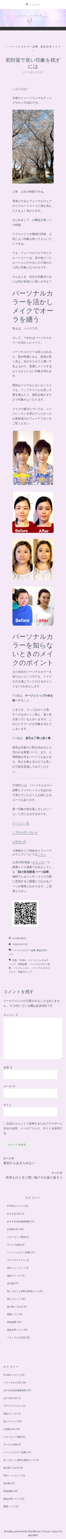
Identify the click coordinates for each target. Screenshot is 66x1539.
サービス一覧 (20, 823)
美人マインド (14, 1298)
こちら (42, 854)
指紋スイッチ (14, 1275)
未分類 (10, 1283)
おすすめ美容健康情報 (18, 1221)
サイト (7, 1105)
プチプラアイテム (16, 1260)
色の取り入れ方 (15, 1306)
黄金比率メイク (50, 46)
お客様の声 (19, 842)
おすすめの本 (14, 1213)
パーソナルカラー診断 (23, 46)
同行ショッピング (16, 1267)
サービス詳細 (14, 1244)
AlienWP (33, 1535)
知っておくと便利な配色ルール (23, 1291)
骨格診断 (11, 1322)
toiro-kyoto (20, 944)
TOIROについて (15, 1205)
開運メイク (12, 1314)
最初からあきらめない (19, 1161)
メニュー (34, 4)
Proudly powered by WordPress (22, 1531)
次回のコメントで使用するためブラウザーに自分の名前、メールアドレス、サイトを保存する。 (33, 1128)
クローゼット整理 (16, 1237)
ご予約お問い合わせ (25, 832)
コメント (10, 1015)
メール (9, 1086)
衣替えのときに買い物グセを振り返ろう (34, 1175)
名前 (7, 1067)
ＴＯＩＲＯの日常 (16, 1337)
